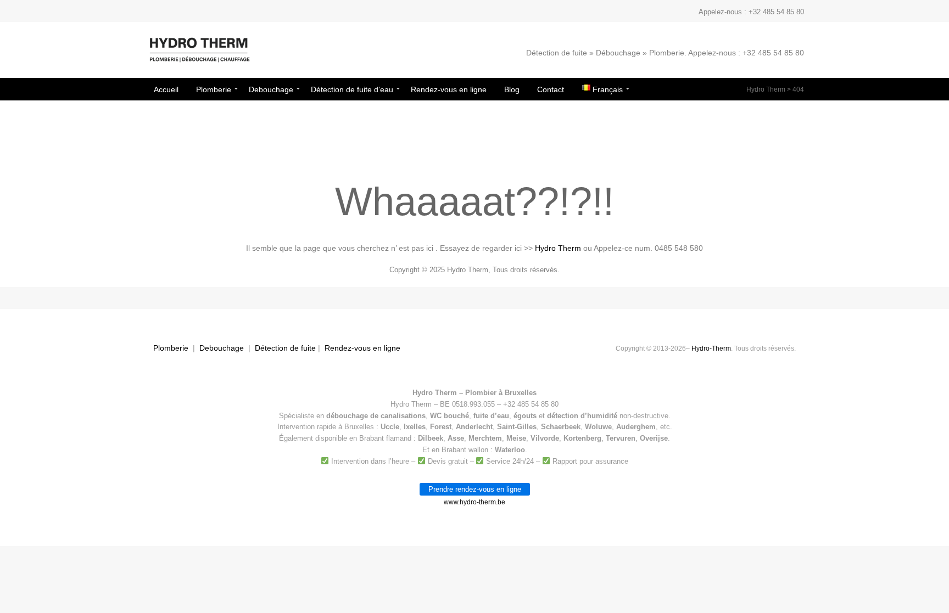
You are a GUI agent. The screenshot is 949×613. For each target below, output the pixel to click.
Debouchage (221, 348)
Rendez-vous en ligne (362, 348)
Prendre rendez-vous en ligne (474, 489)
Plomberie (170, 348)
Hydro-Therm (711, 348)
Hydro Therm (765, 89)
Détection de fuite (285, 348)
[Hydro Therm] (198, 55)
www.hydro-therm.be (474, 502)
